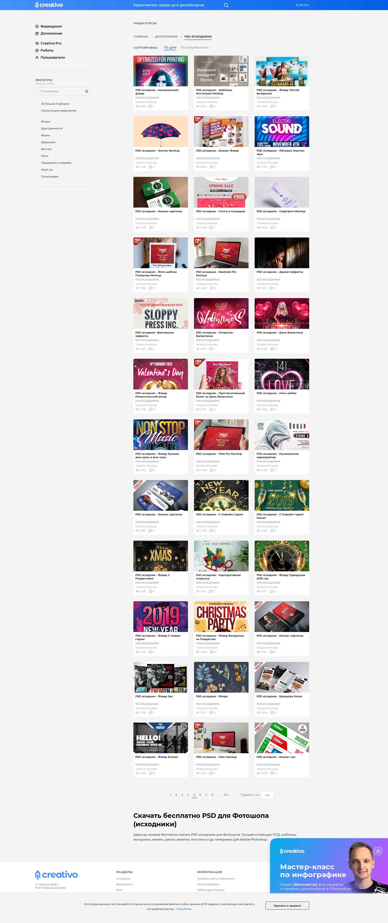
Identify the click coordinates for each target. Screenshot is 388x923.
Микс (44, 155)
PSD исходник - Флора (212, 696)
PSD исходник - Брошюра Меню (279, 696)
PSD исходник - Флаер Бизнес (156, 756)
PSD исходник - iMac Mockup (216, 756)
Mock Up (47, 169)
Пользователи (53, 57)
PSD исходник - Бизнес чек (276, 756)
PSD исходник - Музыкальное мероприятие (278, 455)
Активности (124, 884)
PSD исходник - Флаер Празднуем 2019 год (281, 576)
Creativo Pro (51, 43)
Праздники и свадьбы (56, 162)
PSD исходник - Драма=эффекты (280, 271)
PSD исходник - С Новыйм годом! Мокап (280, 516)
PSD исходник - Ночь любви (276, 393)
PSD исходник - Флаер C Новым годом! (157, 637)
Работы (47, 50)
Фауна (45, 135)
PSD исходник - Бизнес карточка (158, 211)
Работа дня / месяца (211, 889)
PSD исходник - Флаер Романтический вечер (151, 394)
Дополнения (166, 36)
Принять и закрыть (287, 905)
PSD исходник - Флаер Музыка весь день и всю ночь (157, 455)
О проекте (123, 878)
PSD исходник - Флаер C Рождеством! (152, 576)
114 (226, 795)
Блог (119, 889)
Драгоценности (51, 128)
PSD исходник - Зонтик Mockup (157, 150)
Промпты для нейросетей (58, 110)
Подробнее (183, 908)
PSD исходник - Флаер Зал (154, 696)
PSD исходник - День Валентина (280, 332)
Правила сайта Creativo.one (216, 878)
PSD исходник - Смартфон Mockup (281, 211)
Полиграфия (49, 176)
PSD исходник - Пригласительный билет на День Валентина (220, 394)
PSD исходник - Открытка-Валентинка (215, 334)
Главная (141, 36)
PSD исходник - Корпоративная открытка (218, 576)
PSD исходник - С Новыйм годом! (219, 514)
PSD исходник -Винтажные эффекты (154, 334)
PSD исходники (198, 36)
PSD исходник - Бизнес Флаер (217, 150)
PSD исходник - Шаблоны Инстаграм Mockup (214, 91)
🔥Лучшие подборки (55, 103)
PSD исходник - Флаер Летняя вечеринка (278, 91)
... (218, 795)
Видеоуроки (51, 26)
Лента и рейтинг (208, 884)
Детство (46, 149)
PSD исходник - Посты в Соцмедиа (220, 211)
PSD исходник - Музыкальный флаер (156, 91)
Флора (45, 121)
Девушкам (48, 142)
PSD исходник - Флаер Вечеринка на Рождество (220, 637)
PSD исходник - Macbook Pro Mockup (216, 273)
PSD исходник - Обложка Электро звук (280, 152)
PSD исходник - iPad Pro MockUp (219, 453)
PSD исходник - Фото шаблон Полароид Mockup (156, 273)
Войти (304, 5)
